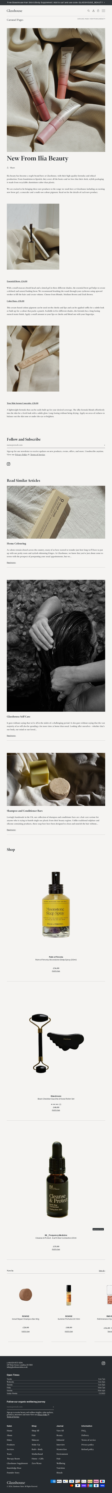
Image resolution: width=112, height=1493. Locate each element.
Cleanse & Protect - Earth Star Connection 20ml (56, 1238)
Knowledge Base (14, 1467)
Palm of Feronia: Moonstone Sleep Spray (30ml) (56, 959)
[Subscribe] (102, 444)
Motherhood (37, 1453)
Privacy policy (87, 1444)
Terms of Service (37, 454)
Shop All (35, 1430)
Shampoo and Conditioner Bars (25, 811)
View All (60, 1430)
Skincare (35, 1439)
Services (10, 1449)
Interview (61, 1444)
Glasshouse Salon (18, 1486)
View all (101, 1271)
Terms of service (88, 1439)
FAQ (83, 1430)
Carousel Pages (83, 19)
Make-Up (36, 1444)
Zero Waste (37, 1463)
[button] (88, 11)
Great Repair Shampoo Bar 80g (25, 1319)
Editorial (60, 1439)
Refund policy (87, 1449)
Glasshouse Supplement (17, 1463)
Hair (34, 1435)
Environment (62, 1453)
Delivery (85, 1435)
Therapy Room (13, 1458)
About (9, 1435)
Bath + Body (37, 1449)
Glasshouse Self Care (18, 716)
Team (9, 1453)
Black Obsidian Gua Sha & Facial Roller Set (56, 1099)
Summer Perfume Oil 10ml (69, 1319)
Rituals (60, 1472)
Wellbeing (61, 1463)
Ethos (9, 1439)
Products (11, 1444)
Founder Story (13, 1472)
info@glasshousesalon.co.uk (17, 1367)
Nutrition (61, 1467)
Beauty (60, 1435)
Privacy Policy (21, 454)
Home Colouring (16, 543)
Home (9, 1430)
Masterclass (62, 1449)
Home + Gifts (38, 1458)
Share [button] (12, 167)
